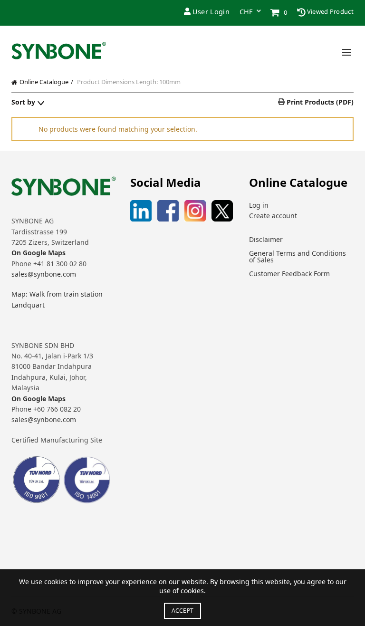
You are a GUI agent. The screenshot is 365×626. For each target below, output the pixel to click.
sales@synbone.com (43, 274)
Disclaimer (266, 239)
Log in (259, 205)
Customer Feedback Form (289, 273)
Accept (183, 611)
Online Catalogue (43, 81)
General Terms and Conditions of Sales (297, 256)
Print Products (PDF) (319, 101)
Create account (273, 215)
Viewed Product (330, 11)
